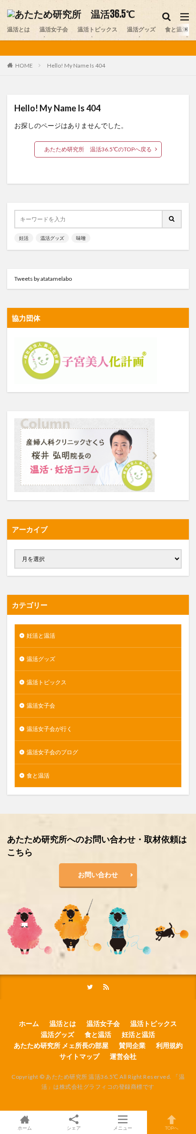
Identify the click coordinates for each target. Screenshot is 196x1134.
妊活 (24, 238)
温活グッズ (141, 29)
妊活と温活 (41, 635)
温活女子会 (53, 29)
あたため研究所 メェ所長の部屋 (61, 1045)
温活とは (18, 29)
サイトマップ (79, 1056)
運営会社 (123, 1056)
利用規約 (169, 1045)
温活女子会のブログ (52, 752)
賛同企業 (132, 1045)
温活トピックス (98, 29)
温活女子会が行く (49, 728)
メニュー (122, 1127)
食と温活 (176, 29)
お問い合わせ (98, 874)
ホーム (29, 1023)
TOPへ (171, 1127)
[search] (172, 219)
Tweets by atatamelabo (43, 278)
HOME (24, 65)
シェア (74, 1128)
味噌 (81, 238)
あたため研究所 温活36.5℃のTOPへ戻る (98, 149)
